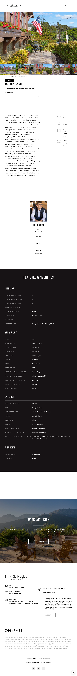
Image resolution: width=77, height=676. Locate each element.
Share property (15, 180)
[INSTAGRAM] (43, 668)
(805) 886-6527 (38, 239)
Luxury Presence (43, 659)
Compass (7, 639)
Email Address (49, 592)
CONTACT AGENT (38, 259)
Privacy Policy (49, 608)
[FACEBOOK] (33, 668)
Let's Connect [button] (38, 541)
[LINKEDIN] (38, 668)
